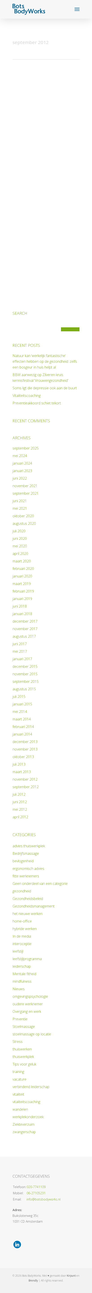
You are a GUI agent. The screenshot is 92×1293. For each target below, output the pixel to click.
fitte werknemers (26, 876)
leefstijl (18, 951)
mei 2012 (20, 809)
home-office (22, 921)
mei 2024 (20, 455)
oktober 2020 (23, 515)
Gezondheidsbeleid (28, 898)
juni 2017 (20, 643)
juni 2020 (20, 538)
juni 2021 (20, 500)
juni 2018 (20, 606)
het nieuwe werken (27, 913)
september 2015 (26, 681)
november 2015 (25, 674)
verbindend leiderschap (31, 1086)
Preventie (20, 1019)
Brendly (33, 1280)
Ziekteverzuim (23, 1124)
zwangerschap (24, 1131)
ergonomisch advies (28, 868)
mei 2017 (20, 651)
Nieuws (39, 63)
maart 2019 (22, 583)
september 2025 (26, 448)
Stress (18, 1041)
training (18, 1071)
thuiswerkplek (23, 1056)
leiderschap (22, 966)
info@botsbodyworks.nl (44, 1199)
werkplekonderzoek (28, 1116)
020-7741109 (36, 1187)
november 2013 (25, 749)
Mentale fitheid (24, 973)
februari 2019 (23, 591)
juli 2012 (19, 794)
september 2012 (26, 786)
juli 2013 (19, 764)
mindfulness (22, 981)
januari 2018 (22, 613)
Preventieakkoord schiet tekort (37, 403)
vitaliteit (18, 1094)
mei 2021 (20, 508)
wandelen (20, 1109)
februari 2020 (23, 568)
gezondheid (22, 891)
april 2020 (20, 553)
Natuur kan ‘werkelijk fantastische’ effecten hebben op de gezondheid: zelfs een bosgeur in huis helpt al (45, 361)
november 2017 (25, 628)
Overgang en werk (27, 1011)
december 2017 (25, 621)
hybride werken (25, 928)
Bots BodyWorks (22, 63)
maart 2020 (22, 561)
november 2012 (25, 779)
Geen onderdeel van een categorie (40, 883)
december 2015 (25, 666)
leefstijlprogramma (27, 958)
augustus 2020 (24, 523)
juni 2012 (20, 801)
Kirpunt (71, 1276)
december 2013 (25, 741)
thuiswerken (22, 1049)
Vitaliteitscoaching (27, 395)
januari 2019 (22, 598)
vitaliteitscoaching (26, 1101)
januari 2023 (22, 470)
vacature (19, 1079)
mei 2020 (20, 546)
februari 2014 (23, 726)
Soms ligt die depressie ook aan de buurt (45, 388)
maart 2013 (22, 771)
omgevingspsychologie (30, 996)
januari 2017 (22, 658)
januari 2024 (22, 463)
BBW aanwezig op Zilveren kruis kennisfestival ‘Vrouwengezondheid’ (40, 377)
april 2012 (20, 816)
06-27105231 (36, 1193)
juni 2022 (20, 478)
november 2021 (25, 485)
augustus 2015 (24, 689)
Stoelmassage (24, 1026)
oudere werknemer (28, 1004)
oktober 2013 (23, 756)
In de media (22, 936)
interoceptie (22, 943)
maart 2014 (22, 719)
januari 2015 (22, 704)
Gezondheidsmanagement (51, 222)
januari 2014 (22, 734)
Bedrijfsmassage (26, 853)
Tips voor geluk (24, 1064)
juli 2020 (19, 531)
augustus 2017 (24, 636)
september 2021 (26, 493)
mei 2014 (20, 711)
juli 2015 (19, 696)
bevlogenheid (23, 861)
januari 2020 (22, 576)
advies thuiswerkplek (29, 845)
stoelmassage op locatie (32, 1034)
